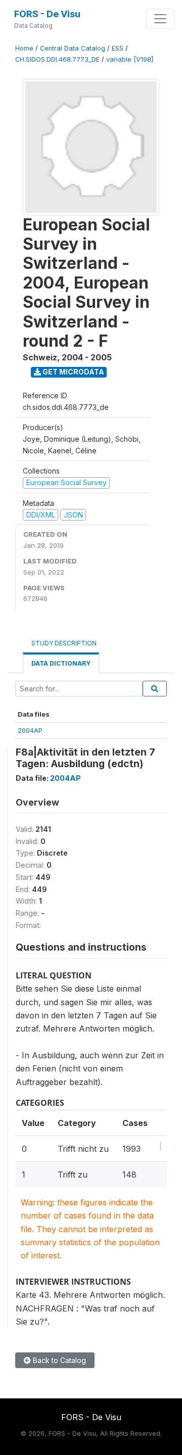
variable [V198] (129, 59)
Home (24, 48)
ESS (117, 48)
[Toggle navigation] (160, 19)
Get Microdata (72, 371)
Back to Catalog (58, 1360)
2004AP (30, 730)
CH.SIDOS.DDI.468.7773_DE (57, 59)
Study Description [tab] (64, 643)
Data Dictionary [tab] (60, 663)
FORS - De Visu (47, 14)
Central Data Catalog (72, 48)
